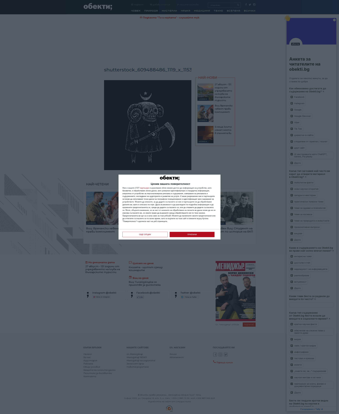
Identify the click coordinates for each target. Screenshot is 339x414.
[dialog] (169, 207)
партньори (144, 188)
